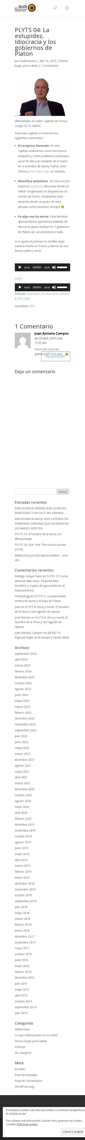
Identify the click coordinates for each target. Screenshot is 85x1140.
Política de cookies (27, 1124)
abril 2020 (21, 813)
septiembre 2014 (25, 1007)
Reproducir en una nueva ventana (48, 293)
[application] (42, 267)
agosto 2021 (23, 765)
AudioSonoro (28, 61)
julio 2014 (21, 1013)
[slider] (62, 267)
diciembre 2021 (24, 760)
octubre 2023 (23, 683)
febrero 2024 (23, 671)
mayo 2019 (22, 854)
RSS (31, 306)
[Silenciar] (54, 267)
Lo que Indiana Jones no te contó (36, 1035)
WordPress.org (24, 1086)
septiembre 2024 (25, 654)
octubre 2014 (23, 1001)
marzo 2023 (22, 707)
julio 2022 (21, 736)
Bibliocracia (22, 1029)
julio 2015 (21, 983)
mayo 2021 (22, 771)
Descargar (23, 298)
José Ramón (22, 617)
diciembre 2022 (24, 718)
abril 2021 (21, 777)
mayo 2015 (22, 989)
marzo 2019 (22, 866)
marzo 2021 (22, 783)
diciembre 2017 (24, 936)
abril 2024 (21, 659)
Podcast (20, 1047)
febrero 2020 (23, 818)
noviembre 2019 (25, 830)
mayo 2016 (22, 966)
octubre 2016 (23, 954)
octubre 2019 (23, 836)
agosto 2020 (23, 801)
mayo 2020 (22, 807)
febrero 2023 (23, 712)
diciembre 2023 (24, 677)
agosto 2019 (23, 842)
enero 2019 (22, 877)
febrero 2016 (23, 972)
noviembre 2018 (25, 889)
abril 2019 (21, 860)
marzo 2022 (22, 754)
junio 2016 (21, 960)
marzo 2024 (22, 665)
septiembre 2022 (25, 730)
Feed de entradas (26, 1075)
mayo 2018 (22, 913)
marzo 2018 (22, 919)
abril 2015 (21, 995)
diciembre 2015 (24, 977)
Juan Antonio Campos (52, 333)
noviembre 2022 (25, 724)
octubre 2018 (23, 895)
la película (37, 186)
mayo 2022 (22, 748)
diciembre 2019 (24, 824)
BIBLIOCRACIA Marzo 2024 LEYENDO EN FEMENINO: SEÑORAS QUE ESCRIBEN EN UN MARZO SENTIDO (42, 523)
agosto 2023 (23, 689)
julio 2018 (21, 907)
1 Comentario (49, 65)
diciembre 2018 (24, 883)
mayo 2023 (22, 701)
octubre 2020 (23, 795)
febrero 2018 (23, 924)
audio (18, 278)
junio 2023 (21, 695)
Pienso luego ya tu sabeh (31, 1041)
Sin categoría (23, 1053)
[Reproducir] (20, 267)
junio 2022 (21, 742)
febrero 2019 (23, 871)
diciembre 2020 (24, 789)
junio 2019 (21, 848)
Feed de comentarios (28, 1081)
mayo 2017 (22, 948)
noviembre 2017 (25, 942)
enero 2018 (22, 930)
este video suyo (39, 171)
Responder (55, 356)
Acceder (20, 1069)
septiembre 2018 (25, 901)
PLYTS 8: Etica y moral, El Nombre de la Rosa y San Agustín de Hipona (41, 622)
